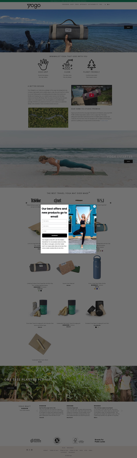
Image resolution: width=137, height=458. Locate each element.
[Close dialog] (94, 206)
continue (55, 235)
